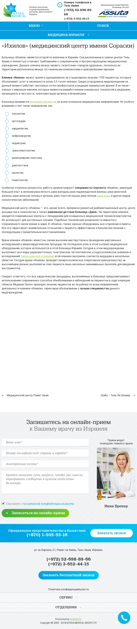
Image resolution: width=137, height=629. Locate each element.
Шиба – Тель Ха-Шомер (115, 395)
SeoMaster (76, 619)
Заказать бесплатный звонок (69, 575)
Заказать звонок (111, 533)
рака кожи (103, 195)
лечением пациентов (43, 101)
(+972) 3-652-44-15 (76, 18)
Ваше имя (14, 442)
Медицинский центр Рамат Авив (28, 395)
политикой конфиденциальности (48, 504)
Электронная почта (22, 464)
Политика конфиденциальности (68, 589)
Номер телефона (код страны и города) (36, 453)
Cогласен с (40, 504)
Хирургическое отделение (37, 256)
